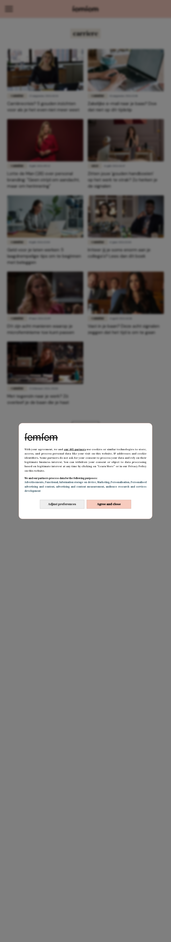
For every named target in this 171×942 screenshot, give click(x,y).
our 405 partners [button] (75, 449)
